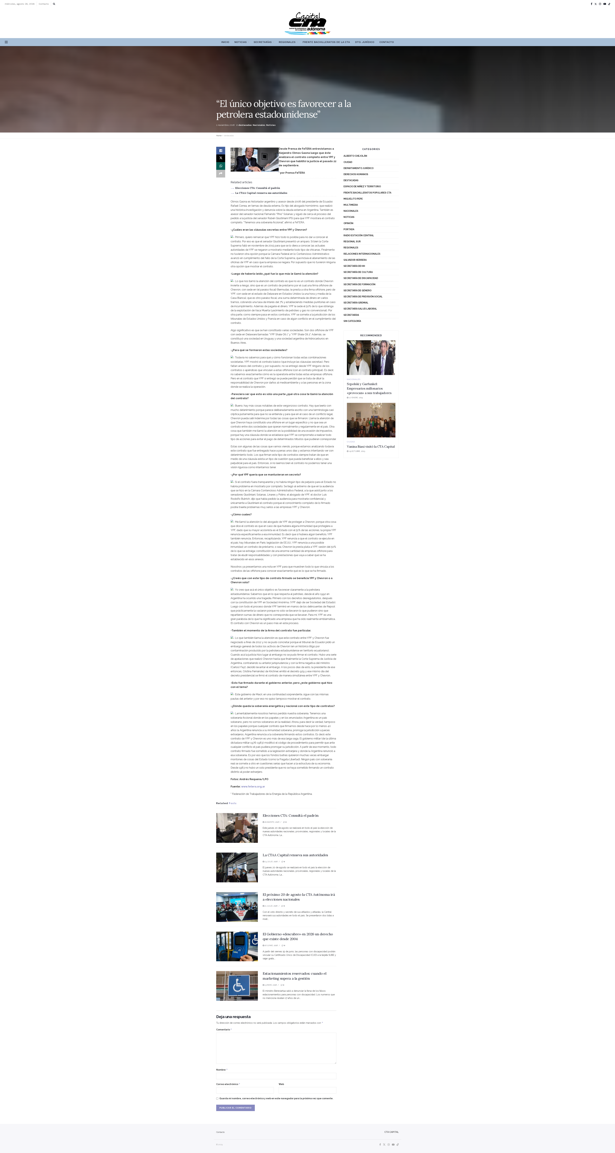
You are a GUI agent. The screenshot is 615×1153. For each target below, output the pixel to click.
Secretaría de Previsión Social (363, 296)
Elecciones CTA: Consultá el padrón (257, 187)
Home (218, 135)
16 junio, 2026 (271, 945)
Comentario (224, 1029)
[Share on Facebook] (220, 150)
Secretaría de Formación (359, 284)
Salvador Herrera (355, 260)
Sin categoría (352, 321)
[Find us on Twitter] (595, 4)
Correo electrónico (228, 1084)
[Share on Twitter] (220, 158)
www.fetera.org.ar (253, 786)
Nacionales (259, 125)
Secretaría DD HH (354, 266)
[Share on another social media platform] (220, 173)
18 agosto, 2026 (271, 822)
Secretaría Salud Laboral (360, 308)
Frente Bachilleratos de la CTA (326, 42)
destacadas (245, 125)
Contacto (44, 4)
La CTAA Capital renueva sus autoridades (261, 192)
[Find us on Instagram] (600, 4)
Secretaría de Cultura (358, 272)
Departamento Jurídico (358, 168)
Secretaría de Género (357, 290)
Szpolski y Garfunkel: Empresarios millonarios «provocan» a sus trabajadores (369, 388)
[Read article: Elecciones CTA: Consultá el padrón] (237, 828)
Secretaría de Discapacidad (361, 278)
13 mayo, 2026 (270, 985)
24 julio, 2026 (271, 862)
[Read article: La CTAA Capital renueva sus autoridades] (237, 867)
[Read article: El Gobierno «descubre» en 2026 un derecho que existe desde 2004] (237, 946)
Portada (349, 229)
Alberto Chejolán (355, 156)
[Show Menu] (6, 42)
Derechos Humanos (356, 174)
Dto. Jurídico (364, 42)
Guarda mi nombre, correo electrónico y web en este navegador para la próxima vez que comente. (276, 1098)
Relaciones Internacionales (362, 254)
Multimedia (351, 205)
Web (281, 1084)
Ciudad (348, 162)
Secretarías (263, 42)
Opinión (348, 223)
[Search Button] (54, 4)
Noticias (240, 42)
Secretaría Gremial (356, 302)
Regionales (287, 42)
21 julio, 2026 (270, 906)
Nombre (222, 1069)
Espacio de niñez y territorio (362, 186)
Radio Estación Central (359, 235)
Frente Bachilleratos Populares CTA (367, 192)
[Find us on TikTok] (609, 4)
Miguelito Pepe (353, 199)
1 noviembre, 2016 (225, 125)
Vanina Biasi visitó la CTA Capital (371, 446)
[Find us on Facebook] (591, 4)
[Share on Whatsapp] (220, 166)
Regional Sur (352, 241)
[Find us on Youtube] (604, 4)
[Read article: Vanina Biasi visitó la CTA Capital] (371, 420)
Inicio (225, 42)
